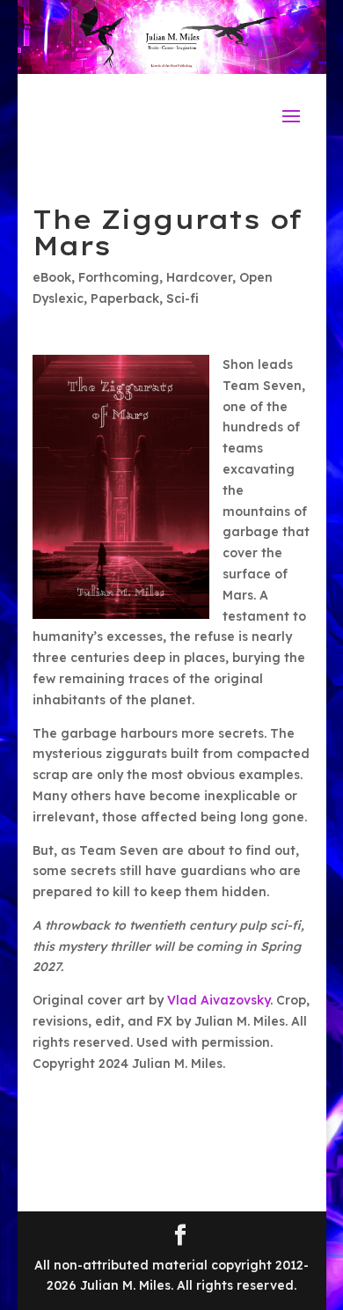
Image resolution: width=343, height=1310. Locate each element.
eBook (52, 277)
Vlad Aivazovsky (218, 1000)
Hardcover (199, 277)
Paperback (125, 298)
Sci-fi (182, 298)
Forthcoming (118, 277)
